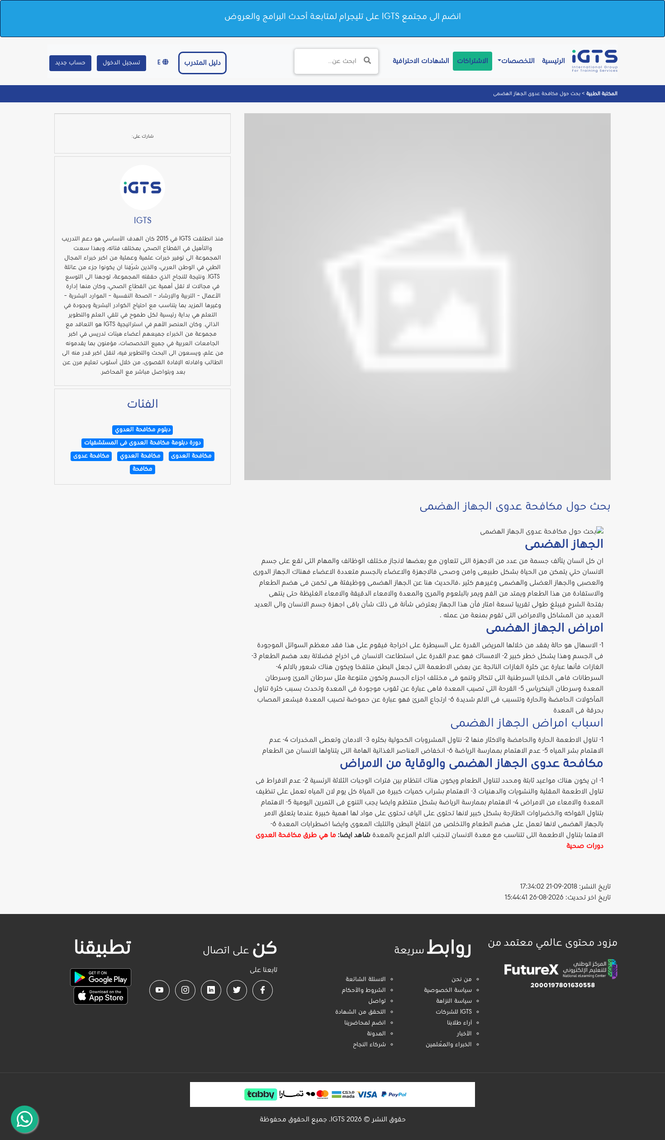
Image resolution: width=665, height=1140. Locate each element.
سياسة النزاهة (454, 1001)
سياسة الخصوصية (448, 990)
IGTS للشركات (454, 1012)
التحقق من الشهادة (360, 1012)
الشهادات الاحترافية (419, 61)
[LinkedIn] (211, 990)
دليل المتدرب (202, 63)
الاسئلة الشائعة (366, 979)
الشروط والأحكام (364, 990)
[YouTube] (159, 990)
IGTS (143, 221)
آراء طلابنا (459, 1023)
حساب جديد (70, 63)
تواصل (377, 1001)
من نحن (461, 979)
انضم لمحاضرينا (365, 1023)
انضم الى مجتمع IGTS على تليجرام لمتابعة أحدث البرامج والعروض (342, 16)
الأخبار (464, 1034)
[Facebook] (262, 990)
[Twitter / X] (237, 990)
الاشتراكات (472, 61)
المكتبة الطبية (601, 93)
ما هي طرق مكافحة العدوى (296, 835)
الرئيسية (551, 61)
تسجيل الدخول (121, 63)
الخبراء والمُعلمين (449, 1045)
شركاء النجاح (369, 1045)
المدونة (376, 1034)
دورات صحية (584, 846)
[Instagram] (185, 990)
